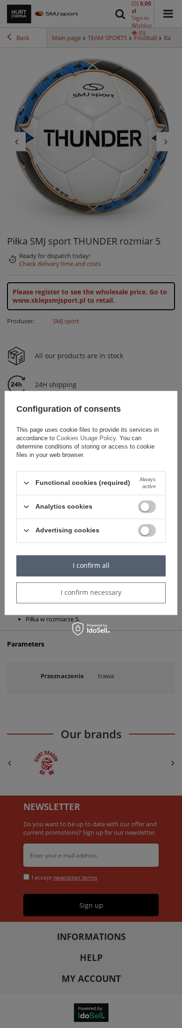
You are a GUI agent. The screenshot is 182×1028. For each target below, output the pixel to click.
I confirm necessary (91, 592)
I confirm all (91, 565)
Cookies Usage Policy (86, 438)
